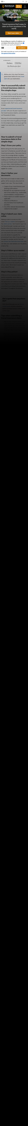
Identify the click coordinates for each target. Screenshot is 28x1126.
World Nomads (8, 6)
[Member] (25, 1)
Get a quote (19, 6)
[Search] (23, 1)
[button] (25, 6)
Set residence (21, 48)
